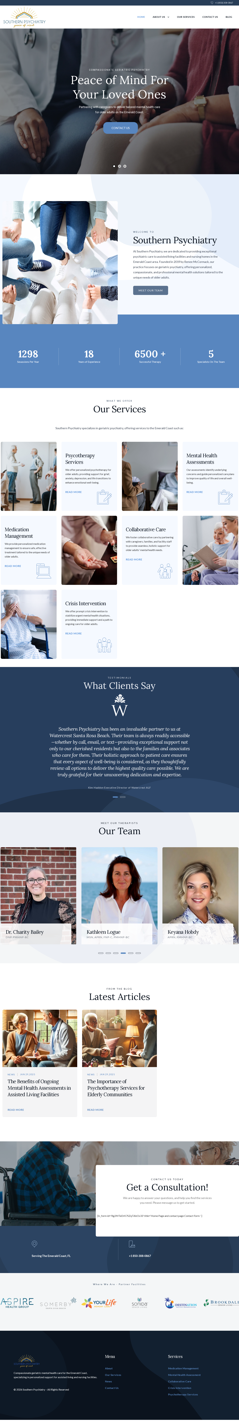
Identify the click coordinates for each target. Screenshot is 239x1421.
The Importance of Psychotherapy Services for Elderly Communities (116, 1088)
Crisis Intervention (85, 603)
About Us (159, 16)
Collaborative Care (146, 529)
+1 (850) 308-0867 (224, 2)
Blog (229, 16)
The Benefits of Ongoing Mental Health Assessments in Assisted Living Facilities (39, 1088)
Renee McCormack (188, 932)
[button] (7, 745)
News (11, 1074)
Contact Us (210, 16)
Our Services (186, 16)
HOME (141, 16)
